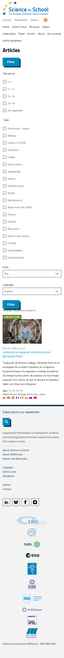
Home (6, 27)
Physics (12, 214)
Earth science (15, 164)
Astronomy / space (18, 128)
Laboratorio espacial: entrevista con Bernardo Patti (26, 354)
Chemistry (13, 150)
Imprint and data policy (15, 459)
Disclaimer (8, 476)
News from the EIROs (20, 207)
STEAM (12, 243)
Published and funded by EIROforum (20, 643)
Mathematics (15, 200)
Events (31, 34)
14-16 (11, 96)
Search (34, 20)
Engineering (14, 171)
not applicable (15, 110)
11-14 (11, 89)
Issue (6, 267)
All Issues (34, 27)
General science (16, 186)
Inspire (46, 27)
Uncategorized (16, 258)
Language (8, 285)
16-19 (11, 103)
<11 (10, 82)
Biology (12, 136)
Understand (9, 34)
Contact (7, 20)
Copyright (8, 467)
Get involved (54, 34)
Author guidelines (12, 40)
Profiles (12, 222)
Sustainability (15, 250)
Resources (13, 229)
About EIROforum (13, 454)
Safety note (9, 472)
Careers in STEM (17, 143)
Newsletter (21, 20)
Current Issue (19, 27)
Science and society (18, 236)
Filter (11, 61)
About (41, 34)
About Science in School (16, 450)
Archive (7, 485)
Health (11, 193)
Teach (21, 34)
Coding (11, 157)
